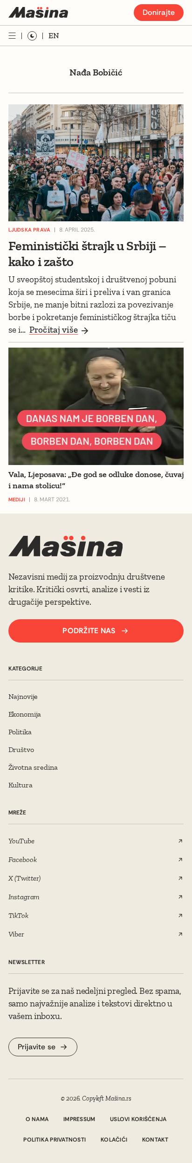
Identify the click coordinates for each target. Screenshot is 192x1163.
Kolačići (114, 1139)
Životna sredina (33, 767)
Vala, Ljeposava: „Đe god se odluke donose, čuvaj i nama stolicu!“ (96, 480)
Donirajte (159, 12)
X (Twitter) (24, 878)
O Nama (37, 1119)
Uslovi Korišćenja (138, 1119)
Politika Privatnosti (54, 1139)
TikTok (18, 915)
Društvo (21, 749)
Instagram (24, 896)
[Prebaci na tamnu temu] (32, 36)
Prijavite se (37, 1047)
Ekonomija (24, 714)
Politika (20, 731)
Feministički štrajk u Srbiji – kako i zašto (87, 253)
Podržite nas (88, 631)
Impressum (79, 1119)
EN (53, 35)
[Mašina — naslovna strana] (38, 12)
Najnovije (23, 696)
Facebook (22, 859)
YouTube (21, 840)
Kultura (20, 784)
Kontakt (155, 1139)
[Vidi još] (12, 35)
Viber (16, 934)
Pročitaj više (53, 329)
